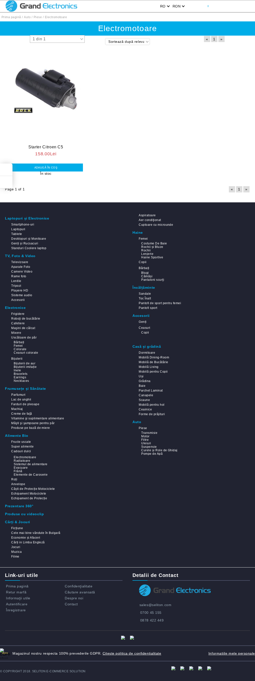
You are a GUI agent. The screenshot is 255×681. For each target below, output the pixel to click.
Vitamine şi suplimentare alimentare (37, 418)
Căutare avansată (80, 592)
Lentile (16, 281)
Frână (18, 471)
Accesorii (18, 300)
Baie (142, 386)
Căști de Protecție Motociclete (33, 489)
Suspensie (149, 447)
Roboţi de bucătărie (25, 318)
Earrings (20, 377)
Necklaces (21, 381)
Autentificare (16, 604)
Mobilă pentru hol (151, 404)
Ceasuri (144, 328)
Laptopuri (18, 229)
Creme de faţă (21, 413)
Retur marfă (16, 592)
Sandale (145, 293)
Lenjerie (147, 254)
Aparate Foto (20, 267)
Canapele (146, 395)
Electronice (15, 308)
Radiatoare (22, 460)
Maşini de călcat (23, 328)
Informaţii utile (18, 598)
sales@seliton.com (155, 605)
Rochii (146, 250)
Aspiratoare (147, 215)
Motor (145, 436)
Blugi (145, 273)
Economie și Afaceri (25, 537)
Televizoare (19, 262)
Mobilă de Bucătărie (153, 362)
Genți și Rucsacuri (24, 243)
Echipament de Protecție (29, 498)
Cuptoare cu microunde (156, 225)
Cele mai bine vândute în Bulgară (35, 533)
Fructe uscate (21, 442)
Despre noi (74, 598)
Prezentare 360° (19, 506)
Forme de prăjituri (152, 414)
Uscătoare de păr (24, 337)
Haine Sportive (152, 257)
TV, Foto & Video (20, 256)
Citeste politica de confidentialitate (132, 653)
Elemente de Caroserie (31, 474)
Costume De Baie (154, 243)
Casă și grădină (146, 346)
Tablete (16, 234)
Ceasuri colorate (26, 352)
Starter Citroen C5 (45, 147)
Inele (17, 370)
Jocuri (15, 547)
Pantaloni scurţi (152, 280)
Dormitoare (147, 352)
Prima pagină (17, 586)
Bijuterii (16, 358)
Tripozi (16, 285)
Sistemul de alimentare (31, 464)
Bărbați (144, 268)
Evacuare (21, 467)
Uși (141, 376)
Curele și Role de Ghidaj (159, 450)
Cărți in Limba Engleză (28, 542)
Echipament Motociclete (28, 493)
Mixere (16, 333)
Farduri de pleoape (25, 404)
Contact (71, 604)
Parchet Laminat (151, 390)
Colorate (20, 349)
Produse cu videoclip (24, 514)
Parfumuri (18, 395)
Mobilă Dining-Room (154, 357)
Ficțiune (17, 528)
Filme (15, 556)
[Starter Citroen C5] (46, 102)
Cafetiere (18, 323)
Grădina (144, 381)
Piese (143, 428)
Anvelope (18, 484)
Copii (142, 262)
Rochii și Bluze (152, 247)
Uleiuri (146, 443)
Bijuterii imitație (25, 367)
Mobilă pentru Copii (153, 371)
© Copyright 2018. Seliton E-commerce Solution (43, 671)
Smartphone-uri (22, 224)
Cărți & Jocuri (17, 522)
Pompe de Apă (152, 453)
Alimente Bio (16, 436)
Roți (14, 479)
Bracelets (20, 374)
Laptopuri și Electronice (27, 218)
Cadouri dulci (21, 451)
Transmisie (149, 433)
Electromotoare (25, 457)
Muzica (16, 552)
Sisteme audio (21, 295)
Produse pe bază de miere (30, 428)
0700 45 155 (151, 613)
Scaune (144, 400)
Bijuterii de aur (24, 363)
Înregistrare (16, 610)
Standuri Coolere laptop (28, 248)
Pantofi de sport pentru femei (160, 303)
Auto (136, 422)
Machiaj (17, 409)
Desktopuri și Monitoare (28, 238)
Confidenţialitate (79, 586)
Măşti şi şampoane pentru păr (33, 423)
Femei (143, 238)
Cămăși (146, 276)
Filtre (145, 440)
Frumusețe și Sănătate (25, 389)
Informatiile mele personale (231, 653)
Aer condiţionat (150, 220)
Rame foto (18, 276)
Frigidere (17, 314)
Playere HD (19, 290)
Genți (142, 322)
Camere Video (21, 271)
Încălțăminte (143, 287)
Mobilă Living (148, 367)
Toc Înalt (145, 298)
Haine (137, 232)
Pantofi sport (148, 308)
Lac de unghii (21, 399)
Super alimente (22, 446)
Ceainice (145, 409)
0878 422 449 (152, 620)
